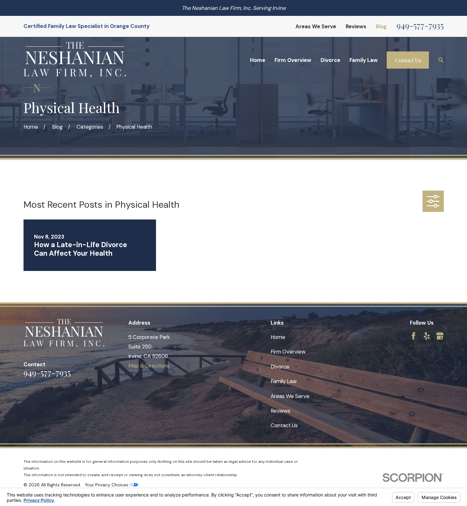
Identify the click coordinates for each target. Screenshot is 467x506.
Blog (381, 26)
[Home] (75, 60)
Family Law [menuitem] (363, 60)
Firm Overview (288, 351)
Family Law (284, 381)
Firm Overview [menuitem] (292, 60)
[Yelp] (426, 336)
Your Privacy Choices (107, 485)
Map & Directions (149, 365)
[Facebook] (413, 336)
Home (278, 337)
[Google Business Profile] (439, 336)
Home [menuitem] (257, 60)
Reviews (356, 26)
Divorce (280, 366)
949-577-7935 (420, 25)
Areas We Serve (315, 26)
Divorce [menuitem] (330, 60)
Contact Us (408, 60)
